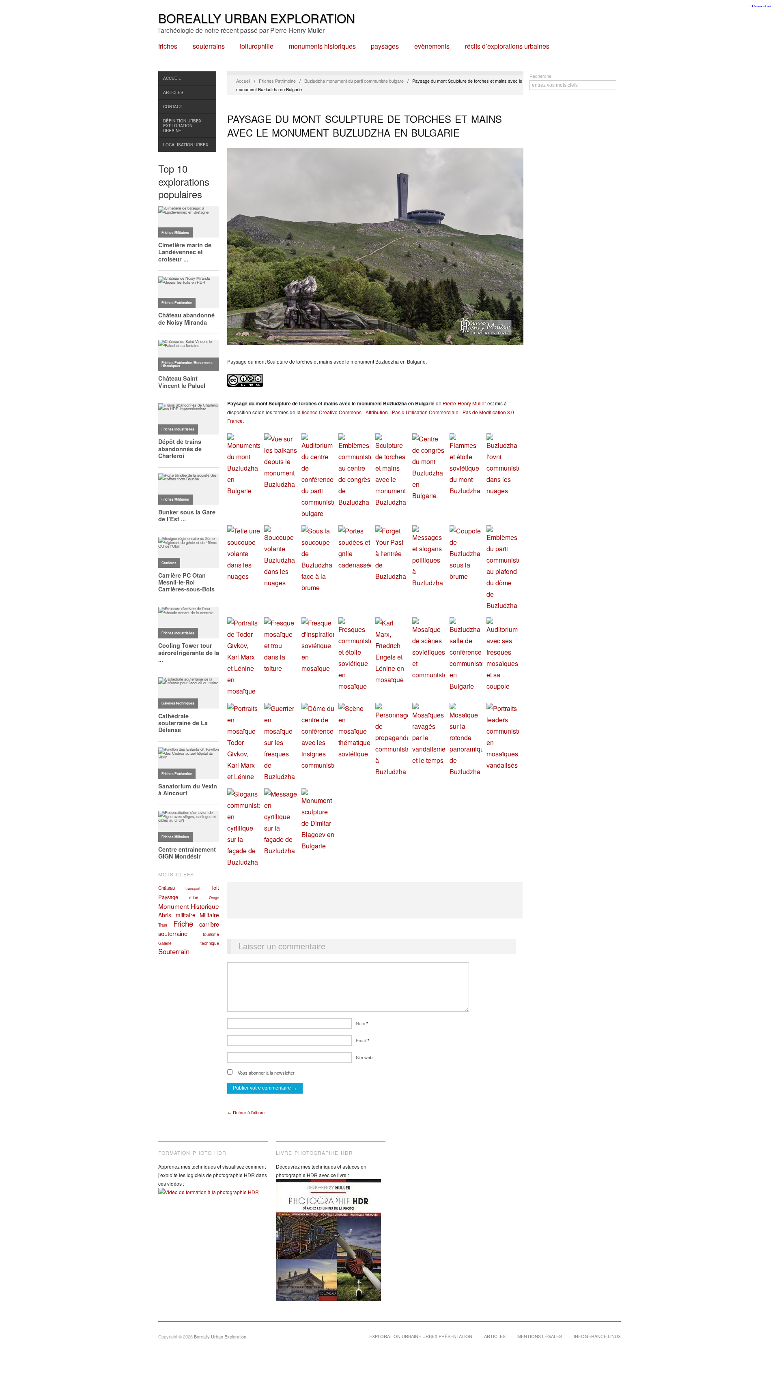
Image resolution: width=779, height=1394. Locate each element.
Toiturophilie (256, 46)
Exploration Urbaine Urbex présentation (420, 1336)
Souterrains (209, 46)
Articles (173, 92)
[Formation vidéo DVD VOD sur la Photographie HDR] (213, 1198)
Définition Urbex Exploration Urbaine (182, 125)
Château (166, 887)
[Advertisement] (375, 900)
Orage (214, 897)
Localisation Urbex (186, 145)
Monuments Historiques (322, 46)
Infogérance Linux (597, 1336)
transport (192, 888)
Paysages (385, 46)
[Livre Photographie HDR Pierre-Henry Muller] (330, 1246)
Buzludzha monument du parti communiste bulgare (354, 80)
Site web (364, 1057)
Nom (362, 1023)
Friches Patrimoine (277, 80)
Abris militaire (177, 915)
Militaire (209, 915)
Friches (167, 46)
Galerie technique (188, 943)
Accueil (172, 78)
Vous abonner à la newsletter (266, 1072)
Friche (183, 923)
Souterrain (173, 951)
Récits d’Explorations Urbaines (507, 46)
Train (162, 925)
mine (193, 897)
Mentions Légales (539, 1336)
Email (362, 1040)
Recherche (540, 76)
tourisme (211, 934)
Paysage (168, 897)
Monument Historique (188, 905)
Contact (172, 106)
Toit (215, 887)
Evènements (432, 46)
